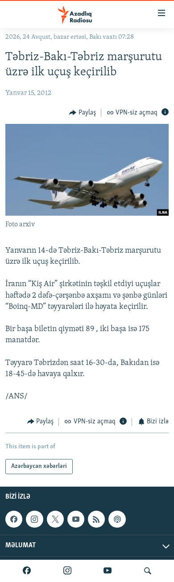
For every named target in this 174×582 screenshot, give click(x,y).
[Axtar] (147, 571)
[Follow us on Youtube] (75, 519)
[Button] (82, 113)
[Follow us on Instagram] (34, 519)
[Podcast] (116, 519)
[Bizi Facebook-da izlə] (27, 571)
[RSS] (96, 519)
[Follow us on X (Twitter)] (55, 519)
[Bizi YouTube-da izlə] (107, 571)
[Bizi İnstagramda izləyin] (67, 571)
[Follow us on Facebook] (13, 519)
